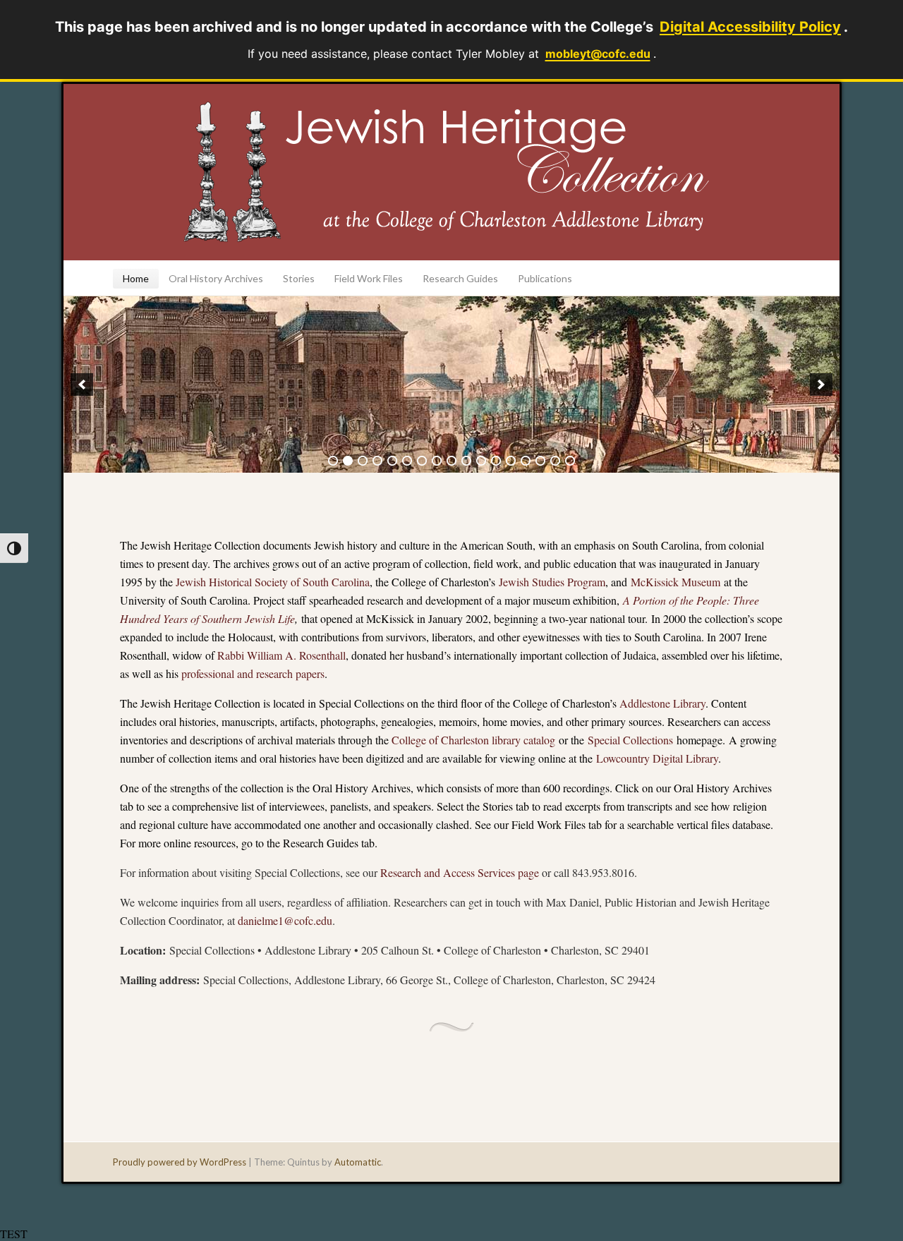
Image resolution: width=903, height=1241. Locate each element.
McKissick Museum (675, 581)
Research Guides (460, 278)
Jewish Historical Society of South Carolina (273, 581)
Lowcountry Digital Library (657, 758)
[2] (348, 461)
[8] (437, 461)
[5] (392, 461)
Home (136, 278)
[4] (377, 461)
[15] (540, 461)
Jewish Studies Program (552, 581)
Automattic (357, 1162)
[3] (363, 461)
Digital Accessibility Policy (750, 26)
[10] (466, 461)
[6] (407, 461)
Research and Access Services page (459, 872)
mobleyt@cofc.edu (597, 54)
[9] (451, 461)
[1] (333, 461)
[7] (422, 461)
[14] (526, 461)
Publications (545, 278)
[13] (511, 461)
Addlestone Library (662, 703)
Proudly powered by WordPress (179, 1162)
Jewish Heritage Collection (451, 172)
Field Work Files (368, 278)
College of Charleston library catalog (473, 739)
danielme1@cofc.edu (285, 920)
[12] (496, 461)
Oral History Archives (216, 278)
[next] (821, 384)
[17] (570, 461)
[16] (555, 461)
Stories (299, 278)
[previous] (82, 384)
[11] (481, 461)
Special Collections (630, 739)
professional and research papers (253, 673)
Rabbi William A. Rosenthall (281, 655)
